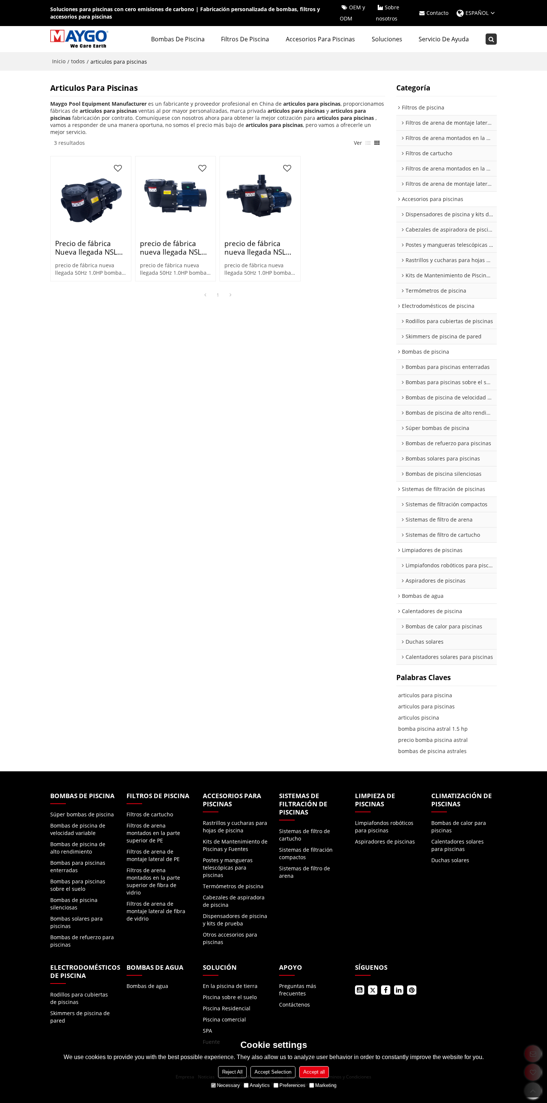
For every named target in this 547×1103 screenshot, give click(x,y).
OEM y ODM (352, 13)
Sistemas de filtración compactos (306, 853)
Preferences (292, 1085)
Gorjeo (372, 990)
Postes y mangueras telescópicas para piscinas (228, 868)
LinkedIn (398, 990)
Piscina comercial (224, 1019)
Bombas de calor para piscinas (458, 826)
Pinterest (411, 990)
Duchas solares (450, 860)
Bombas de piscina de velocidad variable (77, 829)
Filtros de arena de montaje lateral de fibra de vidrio (156, 911)
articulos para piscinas (426, 706)
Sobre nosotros (387, 13)
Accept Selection (273, 1072)
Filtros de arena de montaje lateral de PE (153, 855)
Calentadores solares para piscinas (457, 845)
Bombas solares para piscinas (76, 922)
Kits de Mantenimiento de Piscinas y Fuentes (235, 845)
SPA (207, 1030)
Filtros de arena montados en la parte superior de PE (153, 833)
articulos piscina (418, 717)
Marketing (325, 1085)
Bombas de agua (147, 985)
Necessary (228, 1085)
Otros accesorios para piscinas (230, 938)
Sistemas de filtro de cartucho (304, 835)
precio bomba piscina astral (433, 739)
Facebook (385, 990)
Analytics (260, 1085)
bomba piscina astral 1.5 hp (433, 728)
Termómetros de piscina (233, 886)
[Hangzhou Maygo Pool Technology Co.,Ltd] (80, 39)
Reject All (232, 1072)
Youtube (359, 990)
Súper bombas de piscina (82, 814)
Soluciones (387, 39)
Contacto (437, 12)
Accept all (314, 1072)
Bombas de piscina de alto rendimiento (77, 848)
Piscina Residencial (226, 1008)
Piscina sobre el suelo (230, 997)
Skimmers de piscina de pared (80, 1017)
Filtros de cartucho (150, 814)
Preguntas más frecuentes (297, 989)
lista (368, 143)
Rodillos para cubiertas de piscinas (79, 998)
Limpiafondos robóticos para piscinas (384, 826)
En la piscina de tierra (230, 985)
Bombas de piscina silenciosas (73, 903)
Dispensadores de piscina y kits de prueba (235, 919)
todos (78, 61)
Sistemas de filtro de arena (304, 872)
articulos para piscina (425, 695)
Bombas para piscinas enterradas (77, 866)
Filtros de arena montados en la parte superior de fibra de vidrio (153, 881)
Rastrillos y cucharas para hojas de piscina (235, 826)
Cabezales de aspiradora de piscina (234, 901)
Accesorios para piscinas (320, 39)
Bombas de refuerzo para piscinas (82, 941)
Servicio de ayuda (444, 39)
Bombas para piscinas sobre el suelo (77, 885)
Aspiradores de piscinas (385, 841)
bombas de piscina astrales (432, 751)
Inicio (58, 61)
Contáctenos (294, 1004)
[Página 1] (205, 295)
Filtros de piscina (245, 39)
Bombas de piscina (178, 39)
